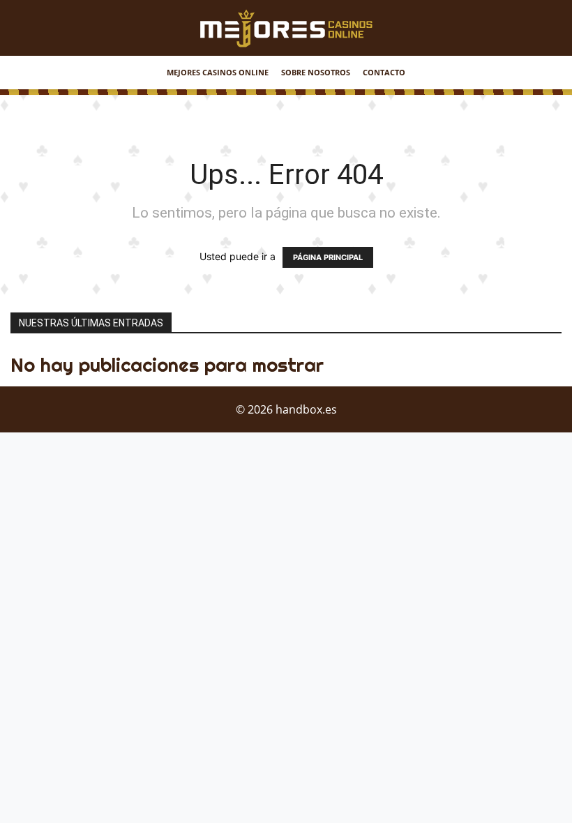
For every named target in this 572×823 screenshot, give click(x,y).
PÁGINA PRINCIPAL (328, 257)
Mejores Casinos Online (218, 72)
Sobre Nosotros (315, 72)
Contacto (384, 72)
